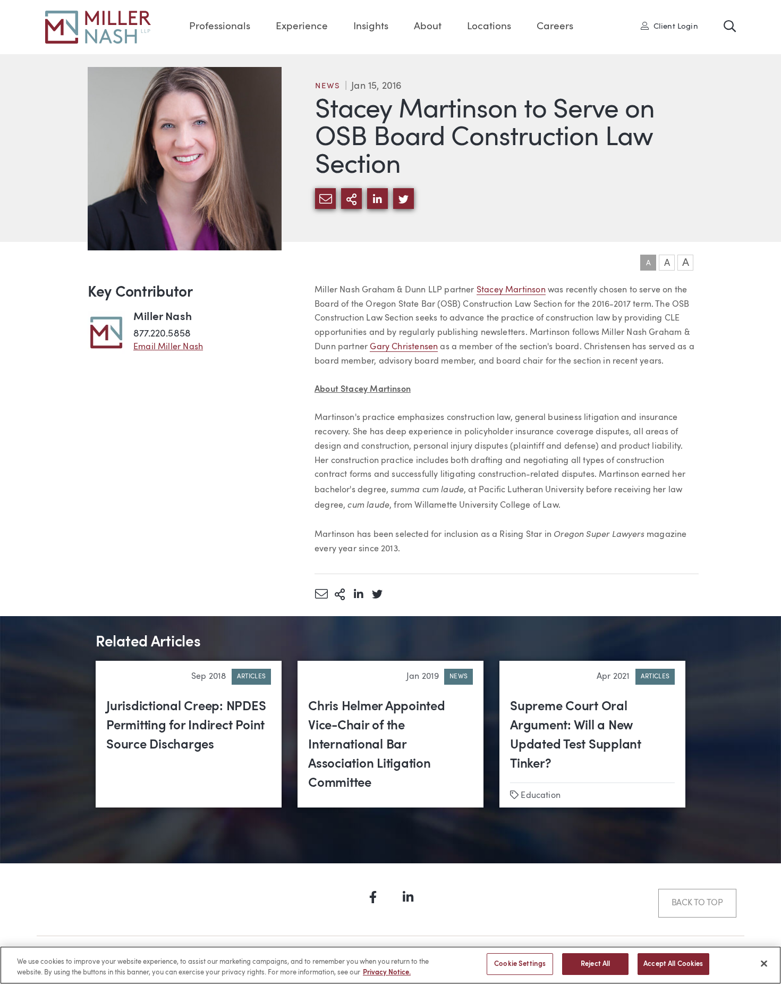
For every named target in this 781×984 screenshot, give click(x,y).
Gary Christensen (404, 347)
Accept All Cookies (673, 964)
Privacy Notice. (387, 972)
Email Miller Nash (168, 347)
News (328, 86)
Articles (251, 677)
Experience (302, 27)
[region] (390, 965)
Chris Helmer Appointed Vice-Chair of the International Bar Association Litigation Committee (376, 745)
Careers (555, 27)
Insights (370, 27)
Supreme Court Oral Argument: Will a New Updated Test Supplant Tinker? (575, 736)
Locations (489, 27)
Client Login (673, 26)
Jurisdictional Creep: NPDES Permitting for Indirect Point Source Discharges (186, 726)
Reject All (595, 964)
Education (541, 796)
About (428, 27)
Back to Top (697, 903)
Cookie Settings (520, 964)
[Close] (764, 963)
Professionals (219, 27)
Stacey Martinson (511, 290)
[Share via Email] (321, 593)
